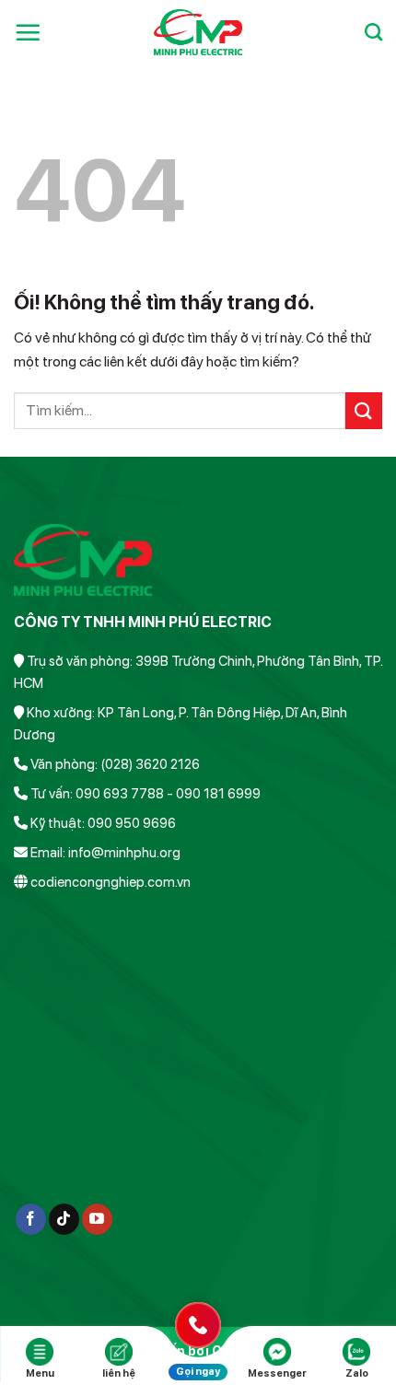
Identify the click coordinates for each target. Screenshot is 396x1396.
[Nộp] (363, 410)
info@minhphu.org (124, 852)
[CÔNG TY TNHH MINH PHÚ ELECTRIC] (198, 32)
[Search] (373, 32)
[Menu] (27, 32)
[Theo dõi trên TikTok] (64, 1219)
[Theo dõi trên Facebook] (31, 1219)
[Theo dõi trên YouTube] (97, 1219)
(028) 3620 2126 (150, 764)
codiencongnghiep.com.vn (110, 882)
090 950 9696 (131, 823)
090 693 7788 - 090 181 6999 (168, 793)
